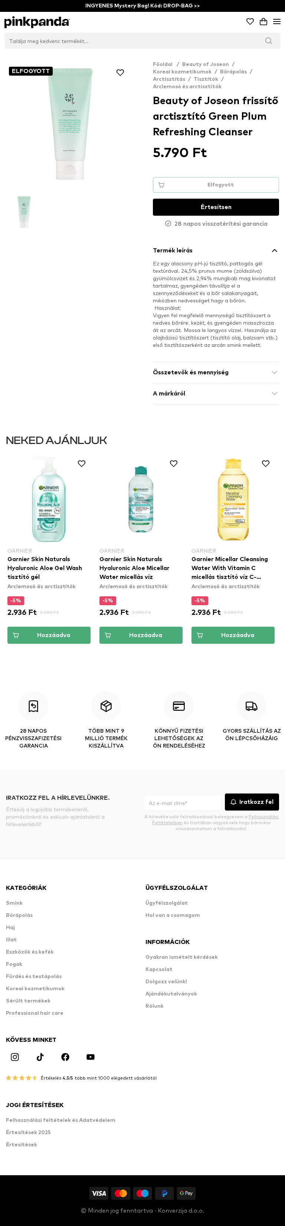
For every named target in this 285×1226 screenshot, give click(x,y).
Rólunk (154, 1006)
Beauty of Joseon (205, 64)
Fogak (14, 964)
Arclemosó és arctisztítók (187, 86)
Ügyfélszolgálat (166, 903)
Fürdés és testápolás (34, 976)
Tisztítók (206, 79)
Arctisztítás (169, 79)
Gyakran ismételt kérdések (181, 957)
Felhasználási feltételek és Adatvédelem (60, 1120)
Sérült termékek (28, 1001)
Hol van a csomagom (172, 915)
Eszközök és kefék (30, 952)
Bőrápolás (233, 71)
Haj (10, 927)
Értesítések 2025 (28, 1132)
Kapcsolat (159, 969)
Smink (14, 903)
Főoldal (166, 64)
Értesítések (21, 1144)
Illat (11, 939)
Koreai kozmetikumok (182, 71)
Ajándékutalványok (171, 994)
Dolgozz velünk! (166, 981)
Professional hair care (34, 1013)
